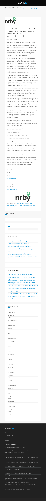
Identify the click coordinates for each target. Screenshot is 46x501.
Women (9, 411)
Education (10, 328)
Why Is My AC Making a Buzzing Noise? (16, 240)
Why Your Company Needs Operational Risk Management (17, 482)
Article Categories (16, 7)
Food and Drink (11, 336)
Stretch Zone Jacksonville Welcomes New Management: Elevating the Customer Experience (21, 463)
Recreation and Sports (12, 385)
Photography (10, 375)
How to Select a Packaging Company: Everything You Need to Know (22, 244)
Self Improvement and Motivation (14, 396)
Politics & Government (12, 377)
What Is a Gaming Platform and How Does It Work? (16, 455)
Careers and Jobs (11, 315)
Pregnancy (10, 380)
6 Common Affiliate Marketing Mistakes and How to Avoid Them (21, 248)
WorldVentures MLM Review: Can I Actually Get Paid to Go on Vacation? (20, 492)
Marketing (10, 359)
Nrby (20, 120)
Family (9, 333)
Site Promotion (11, 401)
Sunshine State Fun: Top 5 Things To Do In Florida (16, 447)
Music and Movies (11, 364)
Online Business (11, 367)
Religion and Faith (11, 390)
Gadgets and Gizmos (12, 338)
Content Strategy (9, 433)
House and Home (11, 349)
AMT (37, 45)
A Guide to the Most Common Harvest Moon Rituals (18, 243)
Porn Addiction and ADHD (13, 291)
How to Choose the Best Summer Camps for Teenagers (19, 254)
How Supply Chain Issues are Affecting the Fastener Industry (18, 489)
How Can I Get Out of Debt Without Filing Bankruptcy (19, 252)
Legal (9, 356)
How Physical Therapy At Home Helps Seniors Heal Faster (20, 274)
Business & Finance (11, 312)
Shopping (9, 398)
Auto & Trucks (10, 310)
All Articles (7, 440)
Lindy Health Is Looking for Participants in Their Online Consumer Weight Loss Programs (21, 479)
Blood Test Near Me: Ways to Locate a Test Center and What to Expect (20, 484)
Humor (9, 351)
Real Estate (10, 383)
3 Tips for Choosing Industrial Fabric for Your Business (19, 241)
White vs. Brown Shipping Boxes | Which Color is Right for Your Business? (20, 466)
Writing (9, 416)
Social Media (10, 403)
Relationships (10, 388)
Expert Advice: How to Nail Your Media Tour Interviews (19, 246)
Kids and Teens (11, 354)
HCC (19, 49)
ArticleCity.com (8, 7)
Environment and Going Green (13, 330)
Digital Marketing (9, 435)
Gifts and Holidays (11, 341)
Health (9, 343)
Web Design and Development (14, 409)
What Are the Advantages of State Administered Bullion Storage (18, 473)
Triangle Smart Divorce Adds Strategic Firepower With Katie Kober (21, 280)
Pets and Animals (11, 372)
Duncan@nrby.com (11, 178)
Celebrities (10, 317)
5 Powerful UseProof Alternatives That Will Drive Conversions (18, 487)
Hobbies (9, 346)
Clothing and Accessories (12, 320)
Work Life (9, 414)
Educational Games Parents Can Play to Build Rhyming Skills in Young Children (21, 457)
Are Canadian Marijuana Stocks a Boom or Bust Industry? (17, 450)
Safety (9, 393)
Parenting (9, 370)
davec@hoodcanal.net (12, 189)
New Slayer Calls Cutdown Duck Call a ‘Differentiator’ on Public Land (19, 459)
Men (8, 362)
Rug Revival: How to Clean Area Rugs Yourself (15, 452)
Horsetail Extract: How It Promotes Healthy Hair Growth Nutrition (19, 475)
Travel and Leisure (11, 406)
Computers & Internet (12, 323)
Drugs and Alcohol (11, 325)
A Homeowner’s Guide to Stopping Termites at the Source (20, 275)
